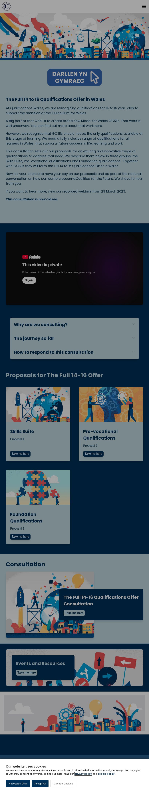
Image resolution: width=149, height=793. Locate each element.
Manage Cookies (63, 783)
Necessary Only (18, 783)
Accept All (40, 783)
